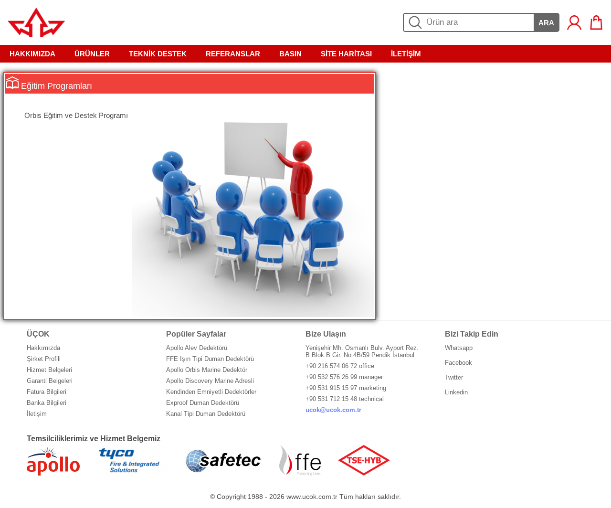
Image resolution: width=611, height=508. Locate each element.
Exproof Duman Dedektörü (202, 402)
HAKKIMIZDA (32, 54)
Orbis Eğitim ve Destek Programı (76, 115)
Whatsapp (459, 347)
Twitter (454, 377)
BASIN (290, 54)
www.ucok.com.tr (311, 496)
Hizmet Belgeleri (49, 369)
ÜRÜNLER (92, 54)
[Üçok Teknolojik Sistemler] (36, 35)
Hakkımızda (43, 347)
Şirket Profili (44, 358)
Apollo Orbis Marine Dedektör (206, 369)
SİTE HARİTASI (346, 54)
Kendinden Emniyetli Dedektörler (211, 391)
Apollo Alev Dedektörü (196, 347)
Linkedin (456, 392)
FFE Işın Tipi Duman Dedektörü (210, 358)
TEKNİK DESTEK (158, 54)
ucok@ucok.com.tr (333, 409)
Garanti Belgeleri (50, 380)
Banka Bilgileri (46, 402)
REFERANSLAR (233, 54)
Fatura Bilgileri (46, 391)
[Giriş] (574, 22)
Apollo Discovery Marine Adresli (210, 380)
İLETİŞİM (406, 54)
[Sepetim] (596, 22)
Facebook (458, 362)
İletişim (37, 413)
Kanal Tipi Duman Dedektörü (205, 413)
